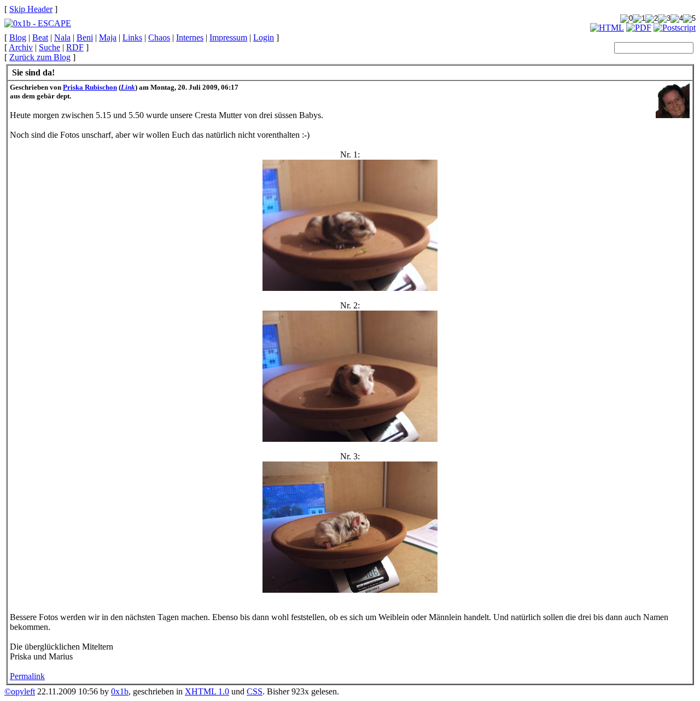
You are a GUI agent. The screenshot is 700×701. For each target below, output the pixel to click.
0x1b (120, 691)
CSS (254, 691)
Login (263, 37)
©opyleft (19, 691)
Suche (49, 47)
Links (132, 37)
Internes (189, 37)
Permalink (27, 676)
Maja (107, 37)
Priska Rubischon (90, 87)
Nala (62, 37)
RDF (75, 47)
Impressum (228, 37)
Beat (40, 37)
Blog (17, 37)
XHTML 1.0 (207, 691)
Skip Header (30, 9)
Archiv (21, 47)
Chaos (159, 37)
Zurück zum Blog (40, 57)
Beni (85, 37)
